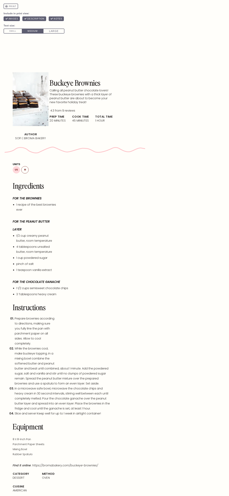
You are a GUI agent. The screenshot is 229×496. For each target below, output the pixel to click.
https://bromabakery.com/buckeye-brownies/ (65, 465)
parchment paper (27, 333)
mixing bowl (23, 358)
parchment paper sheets (28, 444)
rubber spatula (22, 454)
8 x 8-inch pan (22, 439)
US (16, 169)
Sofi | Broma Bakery (30, 138)
